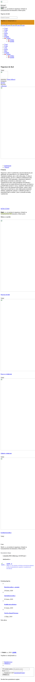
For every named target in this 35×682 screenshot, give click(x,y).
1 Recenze (4, 86)
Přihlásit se (7, 663)
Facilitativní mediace (6, 532)
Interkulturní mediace (9, 595)
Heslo (3, 671)
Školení (3, 82)
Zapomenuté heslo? (19, 673)
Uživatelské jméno (7, 669)
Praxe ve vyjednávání (6, 374)
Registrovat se (8, 662)
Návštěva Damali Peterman (11, 613)
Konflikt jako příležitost (10, 604)
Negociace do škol (5, 294)
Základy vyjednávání (6, 453)
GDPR (14, 652)
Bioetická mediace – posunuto (11, 587)
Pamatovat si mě (9, 673)
